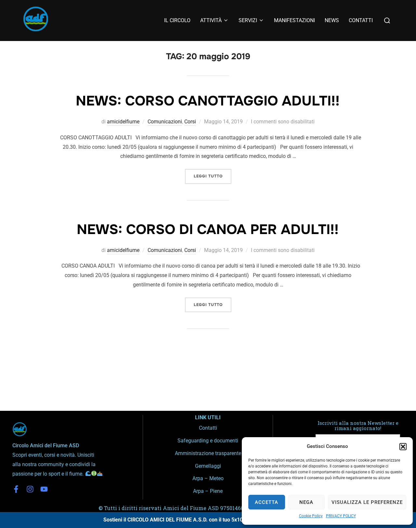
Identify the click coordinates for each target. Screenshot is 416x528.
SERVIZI (248, 20)
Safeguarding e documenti (207, 441)
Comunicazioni (165, 121)
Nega (306, 502)
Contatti (208, 428)
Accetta (266, 502)
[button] (403, 446)
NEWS (332, 20)
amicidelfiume (123, 121)
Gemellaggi (208, 466)
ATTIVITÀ (211, 20)
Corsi (190, 121)
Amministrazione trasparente (208, 453)
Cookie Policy (311, 516)
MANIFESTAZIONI (294, 20)
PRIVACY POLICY (341, 516)
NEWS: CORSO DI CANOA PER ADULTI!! (208, 229)
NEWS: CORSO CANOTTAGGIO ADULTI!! (208, 101)
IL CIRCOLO (177, 20)
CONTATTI (361, 20)
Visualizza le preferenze (367, 502)
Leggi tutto (212, 174)
